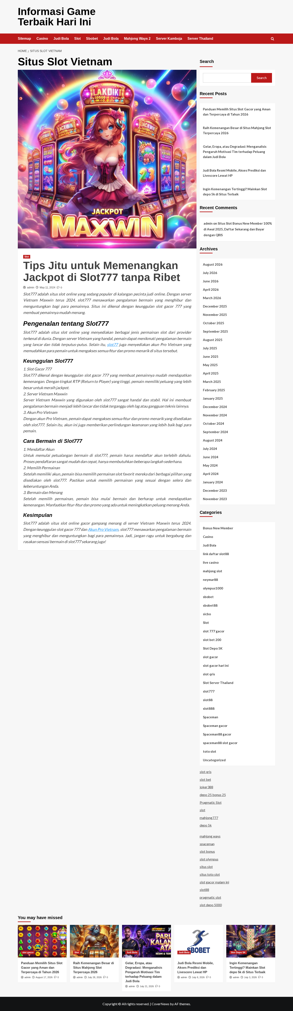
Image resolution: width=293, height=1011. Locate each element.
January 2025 (213, 398)
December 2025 (215, 306)
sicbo (207, 614)
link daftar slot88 (216, 554)
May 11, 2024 (47, 287)
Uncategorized (214, 760)
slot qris (209, 674)
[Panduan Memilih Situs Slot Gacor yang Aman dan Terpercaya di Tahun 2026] (42, 941)
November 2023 (215, 499)
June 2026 (210, 281)
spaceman (207, 844)
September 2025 (215, 331)
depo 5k (206, 825)
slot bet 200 (212, 640)
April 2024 (211, 474)
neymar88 (210, 580)
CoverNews (160, 1004)
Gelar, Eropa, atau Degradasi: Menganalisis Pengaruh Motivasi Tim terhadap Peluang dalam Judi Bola (234, 152)
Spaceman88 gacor (217, 734)
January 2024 (213, 482)
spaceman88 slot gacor (220, 743)
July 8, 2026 (198, 977)
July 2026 (210, 273)
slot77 (112, 344)
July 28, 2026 (95, 977)
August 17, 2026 (44, 977)
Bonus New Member (218, 528)
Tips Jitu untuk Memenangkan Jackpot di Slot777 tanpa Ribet (101, 271)
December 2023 (215, 490)
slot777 (208, 691)
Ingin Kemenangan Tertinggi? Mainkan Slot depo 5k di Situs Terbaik (235, 191)
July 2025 (210, 348)
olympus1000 (213, 588)
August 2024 (212, 440)
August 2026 (212, 264)
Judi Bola (61, 38)
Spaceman (210, 717)
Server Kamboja (169, 38)
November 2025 (215, 315)
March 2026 (212, 298)
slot (202, 810)
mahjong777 (209, 818)
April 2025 (211, 373)
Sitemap (24, 38)
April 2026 (211, 289)
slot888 (208, 708)
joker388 (206, 787)
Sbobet (92, 38)
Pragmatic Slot (211, 802)
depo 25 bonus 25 (213, 795)
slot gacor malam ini (214, 882)
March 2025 (212, 382)
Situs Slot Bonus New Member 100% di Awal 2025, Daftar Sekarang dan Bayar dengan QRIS (238, 229)
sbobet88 (210, 605)
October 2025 (213, 323)
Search (207, 61)
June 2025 (210, 356)
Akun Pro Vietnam (103, 529)
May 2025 (210, 365)
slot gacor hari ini (216, 665)
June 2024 (210, 457)
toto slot (209, 751)
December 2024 (215, 407)
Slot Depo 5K (212, 648)
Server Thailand (200, 38)
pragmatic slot (210, 897)
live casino (211, 562)
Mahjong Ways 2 (137, 38)
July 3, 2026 (250, 977)
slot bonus (207, 851)
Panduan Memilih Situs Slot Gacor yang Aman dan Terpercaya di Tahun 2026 (236, 111)
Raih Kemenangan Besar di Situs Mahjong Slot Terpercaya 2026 (237, 130)
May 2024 (210, 465)
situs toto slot (210, 874)
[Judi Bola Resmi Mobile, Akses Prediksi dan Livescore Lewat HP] (198, 941)
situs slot (206, 867)
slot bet (205, 779)
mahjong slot (212, 571)
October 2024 (213, 423)
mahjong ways (210, 836)
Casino (42, 38)
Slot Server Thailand (218, 683)
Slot (77, 38)
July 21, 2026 (147, 986)
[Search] (272, 39)
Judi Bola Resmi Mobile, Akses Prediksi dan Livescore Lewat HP (234, 172)
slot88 (208, 700)
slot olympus (209, 859)
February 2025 (214, 390)
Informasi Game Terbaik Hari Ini (57, 16)
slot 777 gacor (213, 631)
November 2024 (215, 415)
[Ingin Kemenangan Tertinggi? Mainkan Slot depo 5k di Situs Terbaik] (250, 941)
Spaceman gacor (215, 726)
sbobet (208, 597)
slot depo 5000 (211, 905)
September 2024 (215, 432)
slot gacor (210, 657)
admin (30, 287)
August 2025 (212, 340)
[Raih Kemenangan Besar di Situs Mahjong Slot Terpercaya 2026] (94, 941)
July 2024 (210, 449)
